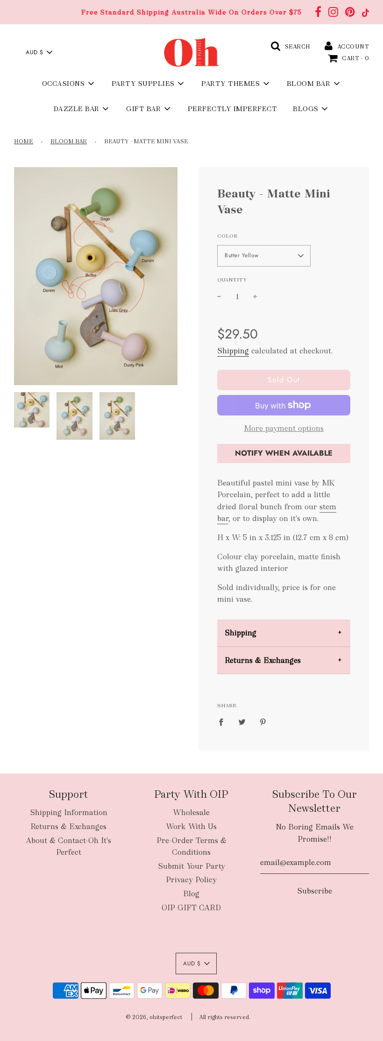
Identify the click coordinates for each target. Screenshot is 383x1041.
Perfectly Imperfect (232, 109)
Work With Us (191, 826)
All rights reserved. (224, 1017)
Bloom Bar (68, 141)
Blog (191, 894)
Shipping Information (68, 812)
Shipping (233, 351)
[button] (38, 52)
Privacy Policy (191, 880)
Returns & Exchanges (263, 660)
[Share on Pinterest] (263, 722)
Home (23, 141)
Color (227, 235)
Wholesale (191, 812)
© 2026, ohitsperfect (154, 1017)
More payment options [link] (284, 428)
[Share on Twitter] (242, 722)
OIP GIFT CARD (191, 908)
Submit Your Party (191, 866)
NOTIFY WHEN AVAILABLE (284, 453)
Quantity (232, 279)
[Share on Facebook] (223, 722)
